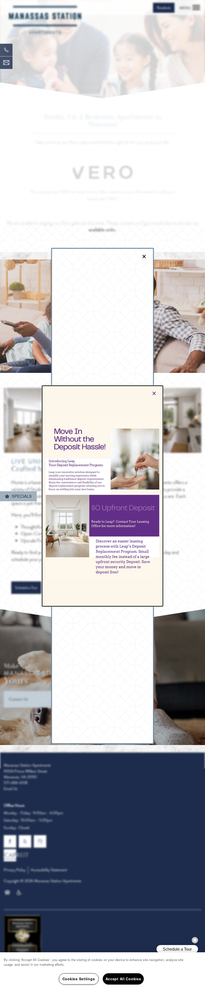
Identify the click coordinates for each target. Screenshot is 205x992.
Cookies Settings (78, 978)
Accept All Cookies (123, 978)
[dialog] (102, 496)
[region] (102, 972)
